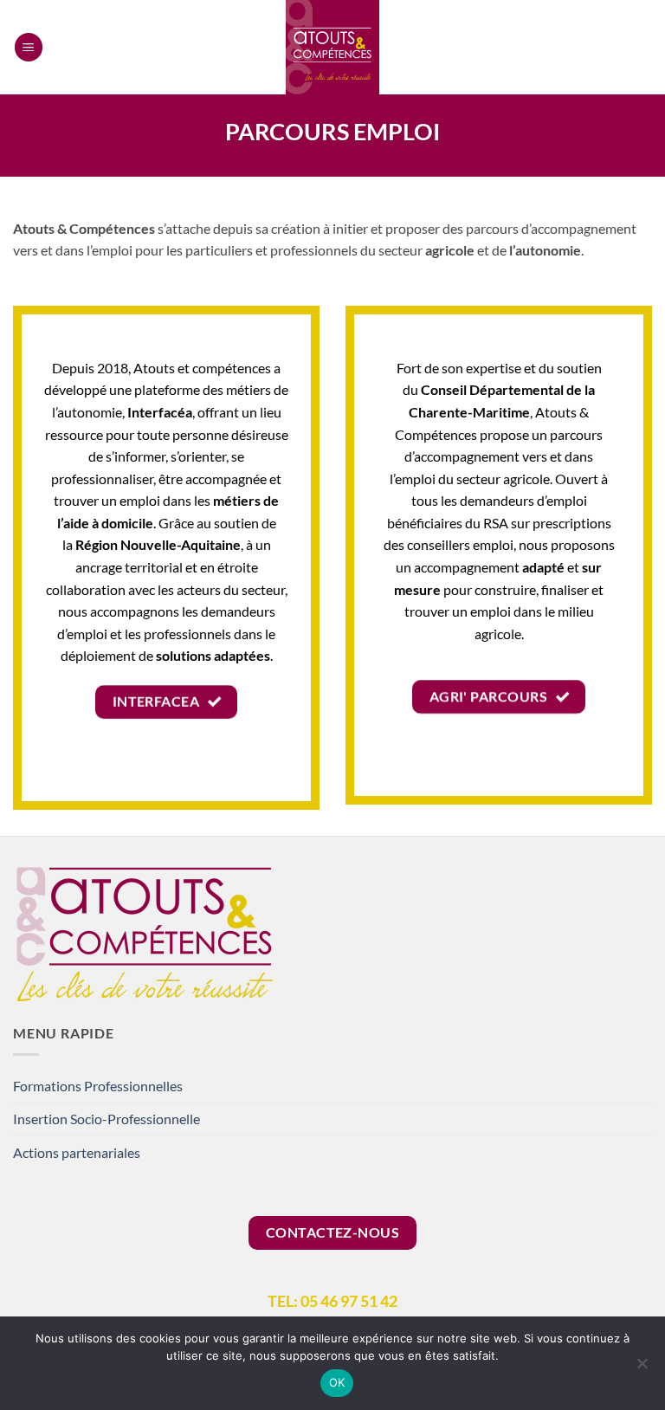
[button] (28, 47)
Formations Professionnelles (98, 1085)
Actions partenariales (76, 1152)
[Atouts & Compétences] (332, 47)
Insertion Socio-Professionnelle (106, 1118)
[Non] (641, 1368)
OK (337, 1382)
